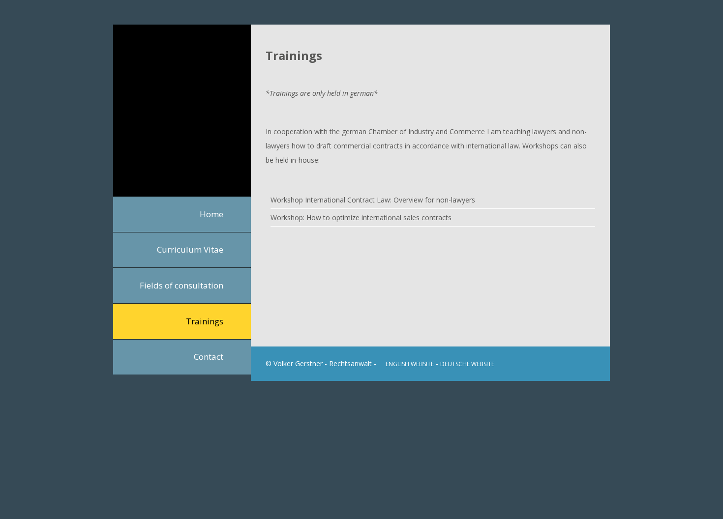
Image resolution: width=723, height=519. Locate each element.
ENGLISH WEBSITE (410, 364)
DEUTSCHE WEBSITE (467, 364)
